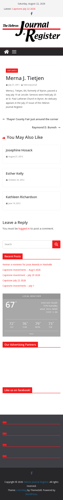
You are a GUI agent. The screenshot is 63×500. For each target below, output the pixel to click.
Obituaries (12, 70)
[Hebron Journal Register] (6, 52)
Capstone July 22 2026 (23, 8)
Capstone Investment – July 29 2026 (21, 275)
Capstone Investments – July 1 (18, 285)
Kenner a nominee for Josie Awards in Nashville (27, 264)
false (32, 334)
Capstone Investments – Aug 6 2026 (22, 269)
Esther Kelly (14, 173)
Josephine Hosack (19, 150)
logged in (24, 228)
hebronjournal (30, 84)
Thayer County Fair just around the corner (32, 119)
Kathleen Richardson (21, 197)
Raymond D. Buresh (44, 127)
